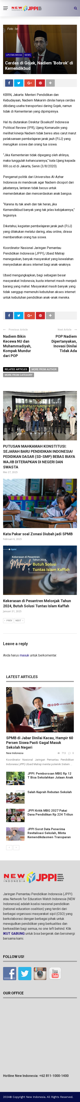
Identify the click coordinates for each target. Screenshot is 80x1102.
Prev (9, 620)
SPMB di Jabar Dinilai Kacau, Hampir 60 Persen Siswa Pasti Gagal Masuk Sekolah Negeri (39, 743)
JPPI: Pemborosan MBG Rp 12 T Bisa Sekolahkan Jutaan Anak (50, 776)
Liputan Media (14, 55)
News (28, 55)
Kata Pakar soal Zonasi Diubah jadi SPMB (38, 534)
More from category (18, 375)
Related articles (16, 369)
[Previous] (9, 847)
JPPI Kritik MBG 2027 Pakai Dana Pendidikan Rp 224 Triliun (50, 813)
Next (18, 620)
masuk (24, 655)
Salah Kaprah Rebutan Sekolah (49, 792)
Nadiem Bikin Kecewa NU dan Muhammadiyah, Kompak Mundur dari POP (17, 346)
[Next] (16, 847)
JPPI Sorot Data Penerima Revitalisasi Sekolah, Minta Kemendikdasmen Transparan (49, 833)
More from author (44, 369)
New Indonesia (14, 753)
